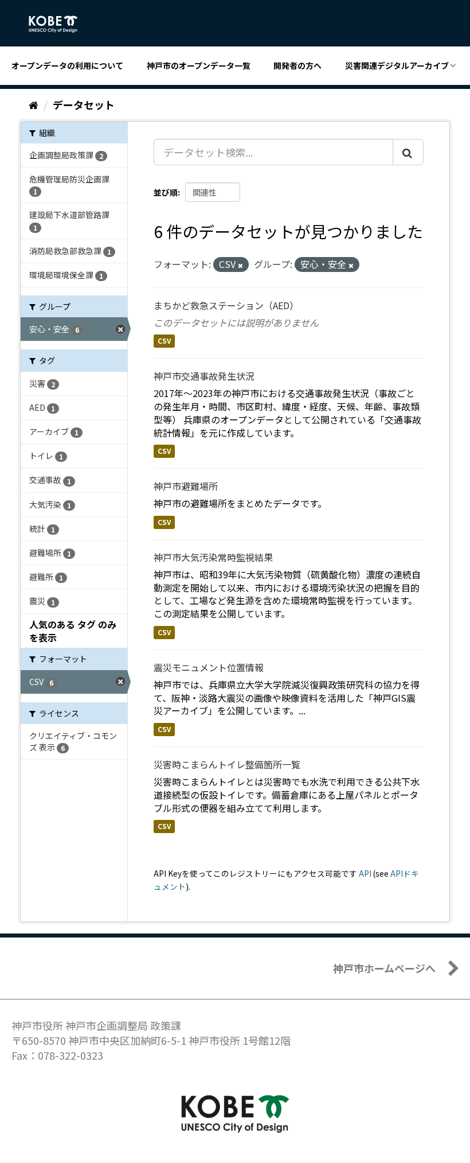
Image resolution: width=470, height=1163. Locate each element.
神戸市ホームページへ (384, 967)
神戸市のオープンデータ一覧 (198, 65)
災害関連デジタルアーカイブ (397, 65)
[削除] (240, 265)
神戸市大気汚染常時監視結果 (213, 557)
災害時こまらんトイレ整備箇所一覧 (227, 764)
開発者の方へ (297, 65)
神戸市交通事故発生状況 (204, 376)
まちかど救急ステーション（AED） (226, 305)
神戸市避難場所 (186, 486)
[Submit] (408, 152)
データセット (84, 104)
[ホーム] (33, 104)
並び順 (166, 192)
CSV (164, 341)
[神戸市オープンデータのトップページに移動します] (59, 24)
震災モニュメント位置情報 (209, 667)
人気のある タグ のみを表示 (72, 630)
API (365, 873)
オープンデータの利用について (67, 65)
